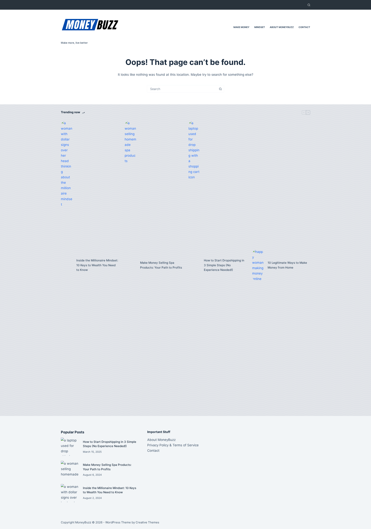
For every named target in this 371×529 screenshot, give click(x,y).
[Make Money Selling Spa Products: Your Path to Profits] (130, 265)
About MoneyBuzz (282, 27)
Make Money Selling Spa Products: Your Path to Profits (161, 265)
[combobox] (182, 89)
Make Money (241, 27)
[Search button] (220, 88)
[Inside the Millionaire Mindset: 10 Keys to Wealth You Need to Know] (66, 265)
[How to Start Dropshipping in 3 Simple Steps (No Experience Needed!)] (194, 265)
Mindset (259, 27)
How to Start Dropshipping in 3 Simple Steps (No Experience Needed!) (224, 265)
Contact (304, 27)
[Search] (309, 5)
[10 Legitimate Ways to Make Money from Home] (258, 265)
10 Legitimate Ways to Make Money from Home (287, 265)
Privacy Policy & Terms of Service (173, 445)
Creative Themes (147, 522)
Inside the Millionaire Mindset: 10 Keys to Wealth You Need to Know (97, 265)
